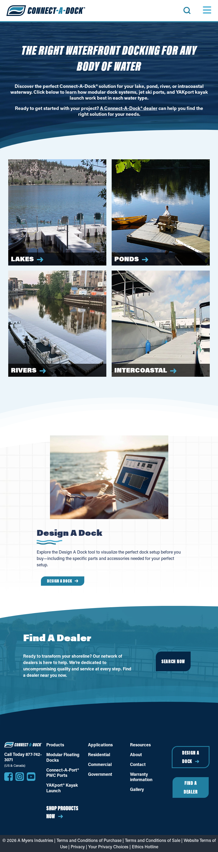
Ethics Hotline (145, 846)
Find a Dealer (191, 787)
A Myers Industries (35, 840)
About (136, 754)
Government (100, 774)
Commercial (100, 764)
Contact (138, 764)
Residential (99, 754)
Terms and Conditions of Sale (152, 840)
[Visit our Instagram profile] (19, 776)
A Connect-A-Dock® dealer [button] (128, 108)
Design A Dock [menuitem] (59, 581)
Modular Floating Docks (62, 757)
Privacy (78, 846)
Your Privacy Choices (108, 846)
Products (55, 744)
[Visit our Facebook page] (8, 776)
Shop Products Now (62, 812)
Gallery (137, 789)
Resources (140, 744)
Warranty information (141, 777)
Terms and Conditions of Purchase (89, 840)
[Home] (45, 10)
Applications (100, 744)
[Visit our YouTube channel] (31, 776)
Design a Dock (190, 757)
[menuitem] (194, 10)
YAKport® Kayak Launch (62, 787)
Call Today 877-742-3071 (23, 757)
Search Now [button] (173, 661)
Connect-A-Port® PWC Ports (62, 772)
